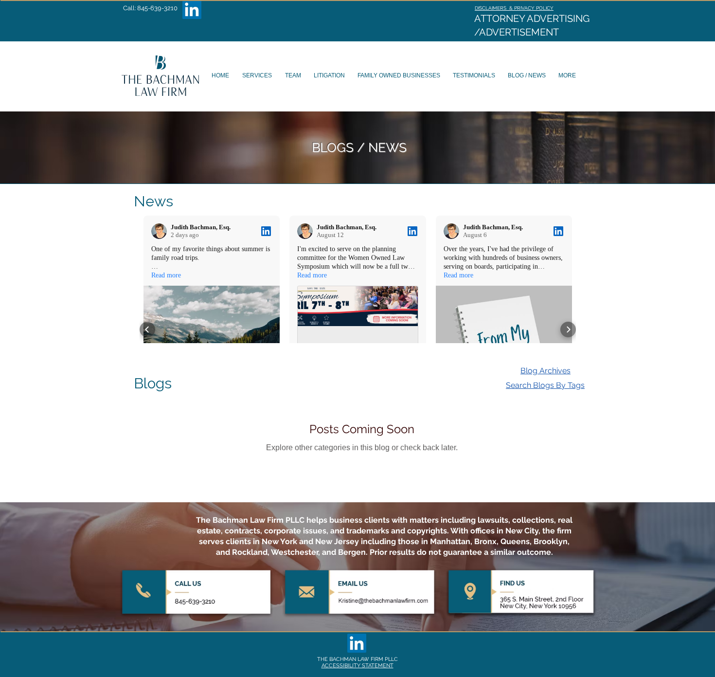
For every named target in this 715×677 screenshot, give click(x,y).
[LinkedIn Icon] (191, 9)
